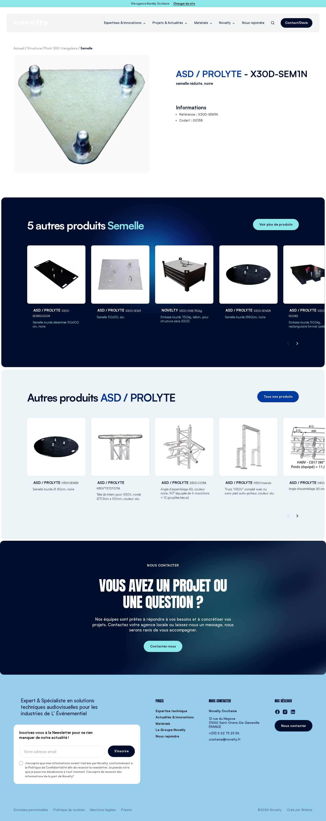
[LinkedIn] (293, 712)
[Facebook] (277, 712)
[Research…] (272, 23)
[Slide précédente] (289, 343)
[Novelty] (31, 23)
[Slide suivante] (296, 343)
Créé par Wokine (299, 810)
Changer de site (184, 3)
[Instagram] (285, 712)
